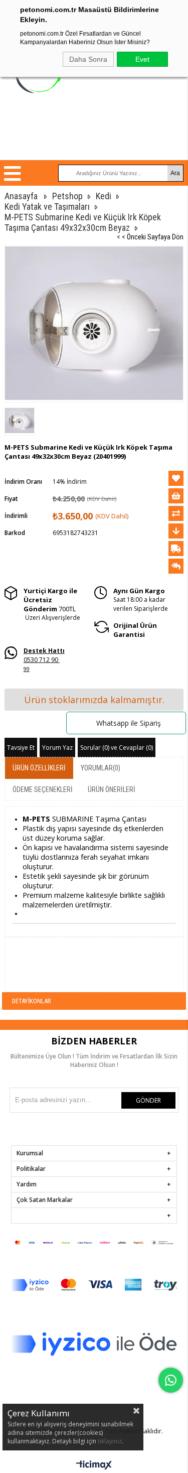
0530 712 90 (44, 655)
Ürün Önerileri (111, 789)
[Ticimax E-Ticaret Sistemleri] (94, 1465)
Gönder (148, 1100)
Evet (142, 59)
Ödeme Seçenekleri (43, 789)
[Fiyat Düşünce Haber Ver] (175, 531)
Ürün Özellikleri (39, 768)
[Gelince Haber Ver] (175, 566)
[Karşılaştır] (175, 513)
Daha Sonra (88, 59)
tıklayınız (110, 1441)
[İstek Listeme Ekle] (175, 495)
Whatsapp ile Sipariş (128, 723)
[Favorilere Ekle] (175, 478)
